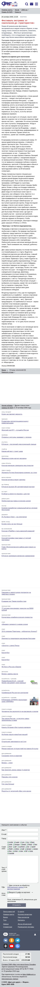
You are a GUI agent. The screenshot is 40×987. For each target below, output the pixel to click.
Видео (5, 917)
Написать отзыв (7, 372)
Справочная (7, 927)
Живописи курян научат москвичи (14, 458)
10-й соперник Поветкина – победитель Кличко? (19, 631)
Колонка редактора (25, 914)
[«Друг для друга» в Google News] (17, 946)
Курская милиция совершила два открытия (17, 465)
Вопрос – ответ (7, 763)
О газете (21, 911)
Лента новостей (9, 911)
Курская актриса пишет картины (13, 480)
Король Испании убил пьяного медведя (16, 727)
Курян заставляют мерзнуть (12, 414)
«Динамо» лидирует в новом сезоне (15, 624)
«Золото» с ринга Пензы (10, 645)
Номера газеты (7, 10)
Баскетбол (5, 652)
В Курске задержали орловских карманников (18, 556)
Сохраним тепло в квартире (12, 756)
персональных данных (15, 887)
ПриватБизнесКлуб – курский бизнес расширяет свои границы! (14, 682)
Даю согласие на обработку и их (18, 887)
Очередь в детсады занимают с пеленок (16, 437)
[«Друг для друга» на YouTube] (11, 946)
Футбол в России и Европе (11, 667)
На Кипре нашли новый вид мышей (14, 734)
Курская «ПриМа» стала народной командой (18, 531)
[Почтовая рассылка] (31, 4)
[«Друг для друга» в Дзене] (5, 946)
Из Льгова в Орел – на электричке (14, 517)
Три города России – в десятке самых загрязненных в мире (15, 719)
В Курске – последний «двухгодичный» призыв (19, 444)
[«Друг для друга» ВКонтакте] (5, 940)
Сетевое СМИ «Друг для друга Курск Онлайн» (19, 964)
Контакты (21, 920)
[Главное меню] (36, 4)
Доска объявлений (24, 924)
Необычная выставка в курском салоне (16, 501)
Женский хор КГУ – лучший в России (15, 430)
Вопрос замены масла (10, 674)
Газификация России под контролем (15, 693)
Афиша (6, 924)
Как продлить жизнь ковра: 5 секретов (16, 770)
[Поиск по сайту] (27, 4)
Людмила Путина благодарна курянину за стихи (19, 472)
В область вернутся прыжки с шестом (16, 494)
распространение (13, 889)
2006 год (24, 10)
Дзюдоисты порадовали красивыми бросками (18, 638)
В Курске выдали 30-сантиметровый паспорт (18, 487)
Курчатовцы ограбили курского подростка (17, 617)
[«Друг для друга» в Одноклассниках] (11, 940)
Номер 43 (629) (7, 12)
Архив (17, 10)
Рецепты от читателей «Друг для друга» (16, 791)
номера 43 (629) (7, 408)
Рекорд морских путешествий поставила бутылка (20, 748)
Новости (18, 12)
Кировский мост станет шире (12, 451)
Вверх (4, 370)
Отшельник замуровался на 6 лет (14, 741)
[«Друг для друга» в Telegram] (17, 940)
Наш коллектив (23, 917)
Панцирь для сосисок (9, 777)
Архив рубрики (7, 405)
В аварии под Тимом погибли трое (14, 601)
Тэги (4, 920)
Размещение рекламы (26, 927)
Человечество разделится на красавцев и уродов (20, 711)
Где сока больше (8, 784)
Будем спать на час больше (12, 524)
